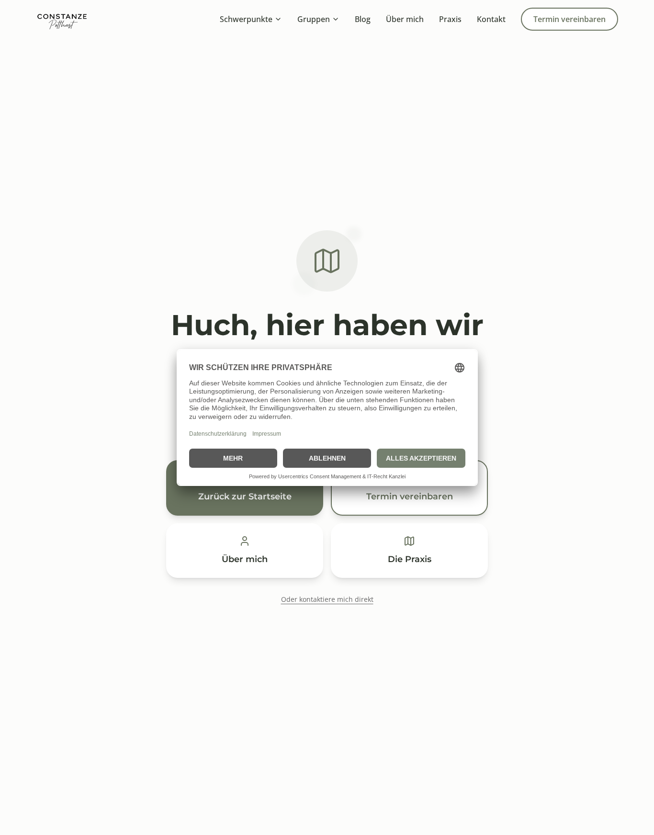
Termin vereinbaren (569, 19)
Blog (363, 19)
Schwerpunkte (246, 19)
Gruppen (313, 19)
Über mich (405, 19)
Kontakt (491, 19)
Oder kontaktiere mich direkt (327, 599)
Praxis (450, 19)
